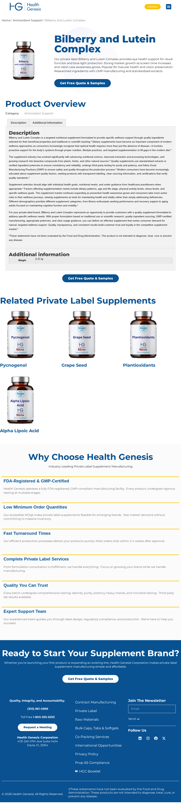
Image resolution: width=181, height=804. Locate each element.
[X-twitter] (163, 738)
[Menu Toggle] (168, 6)
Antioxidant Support (28, 20)
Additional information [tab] (47, 122)
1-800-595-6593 (44, 717)
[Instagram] (147, 738)
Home (6, 20)
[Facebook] (155, 738)
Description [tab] (18, 122)
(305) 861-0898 (37, 708)
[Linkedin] (140, 738)
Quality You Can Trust (26, 585)
